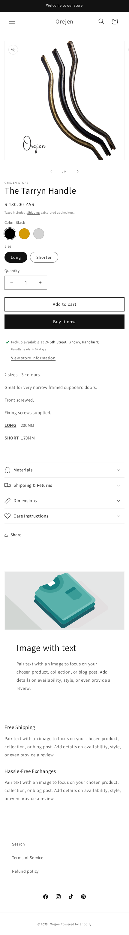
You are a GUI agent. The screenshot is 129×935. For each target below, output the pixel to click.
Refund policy (25, 871)
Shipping (33, 212)
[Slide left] (51, 171)
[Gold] (24, 233)
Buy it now (64, 321)
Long (16, 257)
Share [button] (16, 534)
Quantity (12, 270)
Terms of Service (28, 857)
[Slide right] (77, 171)
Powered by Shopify (76, 924)
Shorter (44, 257)
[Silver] (38, 233)
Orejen (55, 924)
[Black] (9, 233)
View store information (33, 358)
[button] (12, 21)
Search (18, 844)
